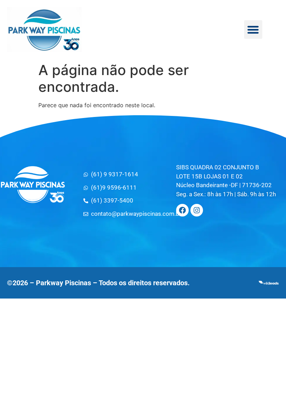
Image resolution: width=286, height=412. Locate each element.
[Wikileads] (268, 282)
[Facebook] (182, 210)
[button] (253, 29)
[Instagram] (196, 210)
